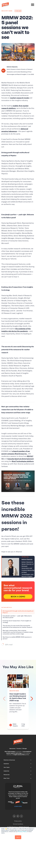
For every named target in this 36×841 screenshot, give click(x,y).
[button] (32, 699)
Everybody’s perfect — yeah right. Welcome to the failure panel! (17, 616)
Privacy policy (18, 821)
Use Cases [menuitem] (7, 767)
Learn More (18, 806)
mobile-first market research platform (14, 107)
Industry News (6, 11)
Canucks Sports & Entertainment (20, 459)
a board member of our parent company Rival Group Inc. (15, 452)
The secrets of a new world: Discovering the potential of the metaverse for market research (17, 626)
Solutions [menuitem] (6, 763)
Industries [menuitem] (6, 771)
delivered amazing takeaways (14, 130)
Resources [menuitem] (7, 774)
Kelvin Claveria (12, 67)
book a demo (18, 597)
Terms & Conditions (18, 824)
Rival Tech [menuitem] (6, 778)
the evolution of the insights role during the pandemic (16, 329)
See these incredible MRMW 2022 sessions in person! (17, 638)
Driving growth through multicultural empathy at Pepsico (18, 612)
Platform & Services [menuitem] (9, 760)
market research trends (19, 98)
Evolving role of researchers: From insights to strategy (17, 621)
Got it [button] (18, 837)
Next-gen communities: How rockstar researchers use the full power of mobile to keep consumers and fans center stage (18, 632)
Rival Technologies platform (23, 461)
